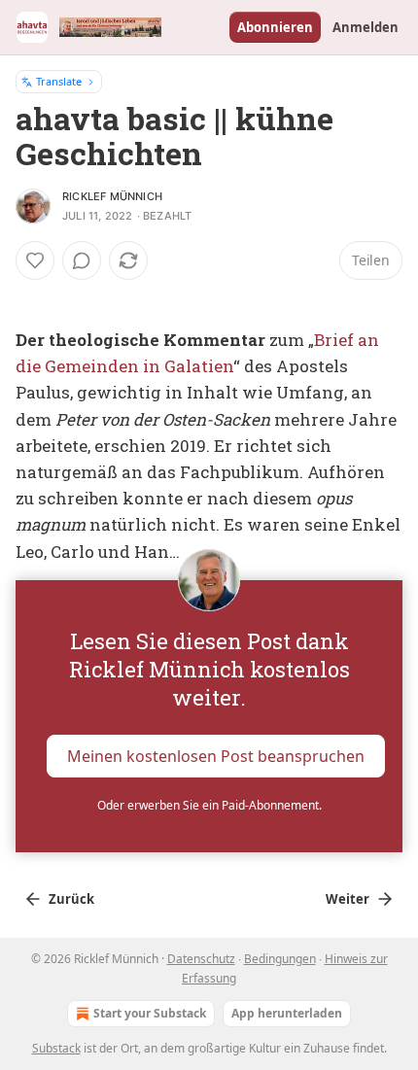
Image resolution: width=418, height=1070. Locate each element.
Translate (59, 81)
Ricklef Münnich (112, 196)
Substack (56, 1048)
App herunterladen (286, 1013)
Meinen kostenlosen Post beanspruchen (216, 755)
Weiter (347, 899)
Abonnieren (275, 27)
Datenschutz (201, 958)
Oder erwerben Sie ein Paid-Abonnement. (209, 805)
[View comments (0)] (81, 260)
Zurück (71, 899)
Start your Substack (149, 1013)
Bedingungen (280, 958)
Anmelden (365, 27)
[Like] (35, 260)
